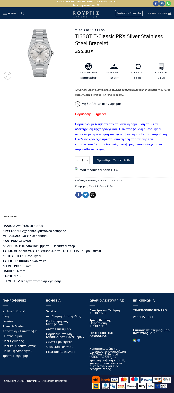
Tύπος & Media (13, 326)
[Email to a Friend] (93, 195)
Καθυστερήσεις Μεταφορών (57, 322)
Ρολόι (110, 186)
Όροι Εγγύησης (13, 341)
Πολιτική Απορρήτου (17, 351)
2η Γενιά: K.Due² (14, 311)
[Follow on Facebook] (156, 3)
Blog (6, 316)
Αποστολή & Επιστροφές (20, 331)
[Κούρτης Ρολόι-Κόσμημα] (87, 13)
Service (51, 311)
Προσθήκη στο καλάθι (113, 160)
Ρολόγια (101, 186)
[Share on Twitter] (85, 195)
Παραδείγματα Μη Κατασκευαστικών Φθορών (65, 335)
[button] (9, 13)
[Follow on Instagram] (162, 3)
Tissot (92, 186)
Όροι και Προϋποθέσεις (19, 346)
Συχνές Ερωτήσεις (59, 342)
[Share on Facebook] (78, 195)
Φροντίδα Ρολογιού (59, 346)
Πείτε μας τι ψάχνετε (60, 351)
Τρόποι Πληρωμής (16, 356)
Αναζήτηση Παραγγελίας (63, 316)
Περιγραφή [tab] (10, 216)
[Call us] (168, 3)
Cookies (8, 321)
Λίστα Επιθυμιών (58, 329)
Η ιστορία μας (13, 336)
